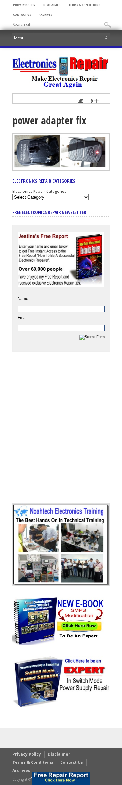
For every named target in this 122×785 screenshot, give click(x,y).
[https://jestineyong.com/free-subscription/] (61, 778)
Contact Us (22, 14)
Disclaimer (52, 5)
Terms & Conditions (84, 5)
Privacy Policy (24, 5)
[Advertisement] (61, 432)
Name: (23, 298)
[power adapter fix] (61, 169)
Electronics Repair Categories (39, 191)
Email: (23, 318)
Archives (45, 14)
